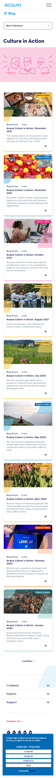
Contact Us (13, 721)
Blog (11, 13)
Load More (27, 661)
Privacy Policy (34, 746)
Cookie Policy (21, 746)
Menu (49, 5)
